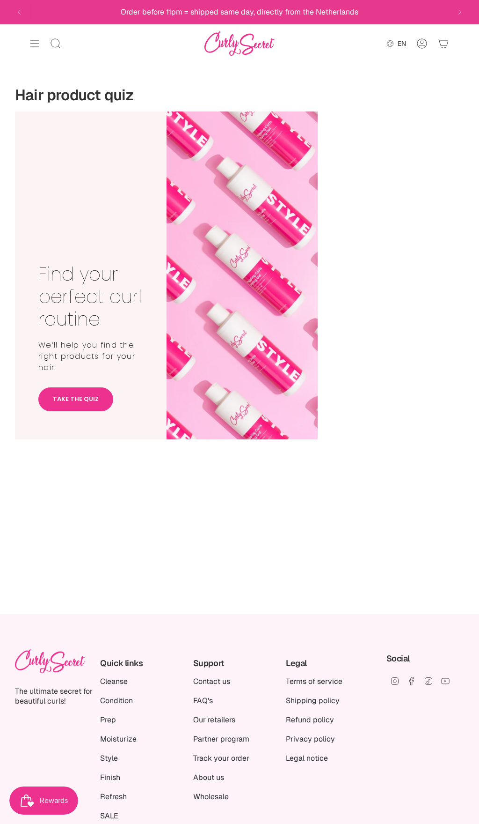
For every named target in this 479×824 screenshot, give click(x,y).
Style (109, 758)
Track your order (221, 758)
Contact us (211, 681)
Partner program (221, 739)
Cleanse (114, 681)
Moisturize (118, 739)
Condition (116, 700)
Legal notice (307, 758)
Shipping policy (313, 700)
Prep (108, 720)
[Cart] (443, 43)
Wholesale (211, 797)
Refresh (113, 797)
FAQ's (203, 700)
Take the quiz (76, 398)
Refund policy (310, 720)
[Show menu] (34, 43)
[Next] (460, 12)
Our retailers (214, 720)
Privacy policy (310, 739)
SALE (109, 816)
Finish (110, 777)
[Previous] (19, 12)
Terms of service (314, 681)
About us (208, 777)
